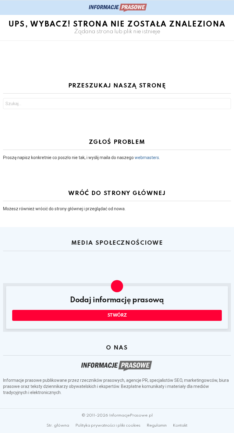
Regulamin (157, 426)
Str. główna (58, 426)
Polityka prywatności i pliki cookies (107, 426)
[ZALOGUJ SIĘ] (227, 8)
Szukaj (225, 104)
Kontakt (180, 426)
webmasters (147, 157)
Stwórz (117, 315)
